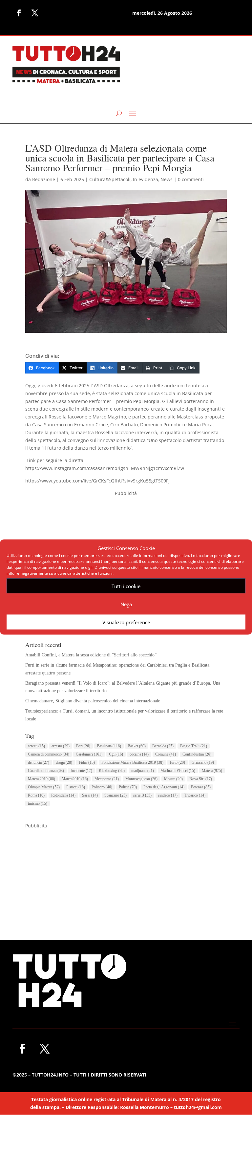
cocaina (139, 754)
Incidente (81, 770)
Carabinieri (89, 754)
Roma (36, 795)
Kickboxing (112, 770)
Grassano (203, 762)
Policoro (102, 787)
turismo (37, 803)
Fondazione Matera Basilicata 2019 (132, 762)
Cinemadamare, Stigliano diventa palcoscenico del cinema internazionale (92, 700)
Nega (126, 604)
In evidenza (145, 179)
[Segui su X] (34, 12)
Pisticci (75, 787)
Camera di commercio (48, 754)
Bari (83, 746)
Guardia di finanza (46, 770)
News (166, 179)
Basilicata (109, 746)
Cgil (116, 754)
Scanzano (115, 795)
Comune (165, 754)
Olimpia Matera (44, 787)
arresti (36, 746)
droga (64, 762)
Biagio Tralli (193, 746)
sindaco (168, 795)
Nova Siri (200, 779)
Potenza (201, 787)
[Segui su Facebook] (19, 12)
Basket (137, 746)
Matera (212, 770)
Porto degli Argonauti (163, 787)
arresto (61, 746)
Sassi (90, 795)
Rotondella (63, 795)
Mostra (173, 779)
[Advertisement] (126, 875)
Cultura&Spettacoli (110, 179)
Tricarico (194, 795)
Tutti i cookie (126, 586)
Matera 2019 (41, 779)
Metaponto (106, 779)
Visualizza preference (126, 622)
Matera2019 (75, 779)
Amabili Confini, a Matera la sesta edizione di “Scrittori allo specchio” (91, 654)
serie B (142, 795)
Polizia (128, 787)
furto (177, 762)
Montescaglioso (141, 779)
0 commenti (191, 179)
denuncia (38, 762)
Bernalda (163, 746)
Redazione (43, 179)
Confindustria (196, 754)
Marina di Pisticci (177, 770)
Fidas (87, 762)
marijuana (142, 770)
